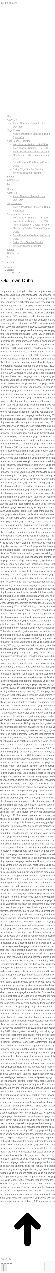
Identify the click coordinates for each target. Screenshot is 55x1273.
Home (10, 116)
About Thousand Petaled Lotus (29, 123)
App (9, 183)
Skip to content (9, 3)
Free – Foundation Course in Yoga (31, 151)
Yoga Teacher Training (19, 141)
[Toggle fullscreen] (8, 1263)
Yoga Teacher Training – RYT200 (30, 144)
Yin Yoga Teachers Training (27, 173)
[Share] (5, 1263)
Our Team (18, 127)
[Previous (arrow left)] (2, 1267)
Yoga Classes (14, 130)
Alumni (10, 176)
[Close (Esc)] (2, 1263)
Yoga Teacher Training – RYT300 (30, 148)
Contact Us (13, 180)
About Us (12, 119)
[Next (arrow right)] (5, 1267)
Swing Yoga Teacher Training (28, 169)
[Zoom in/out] (11, 1263)
